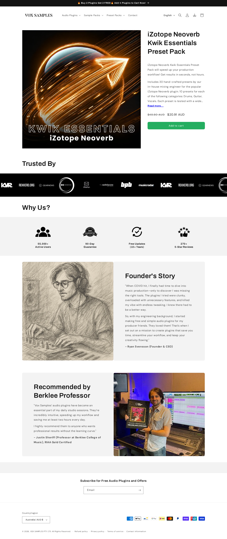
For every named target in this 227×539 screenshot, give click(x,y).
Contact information (136, 531)
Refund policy (81, 531)
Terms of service (115, 531)
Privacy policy (97, 531)
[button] (71, 15)
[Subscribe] (139, 490)
